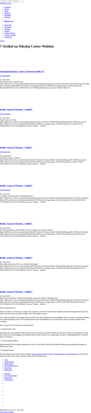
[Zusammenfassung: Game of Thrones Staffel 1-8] (14, 67)
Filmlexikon (8, 364)
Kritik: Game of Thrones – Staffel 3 (16, 258)
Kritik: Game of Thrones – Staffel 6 (16, 185)
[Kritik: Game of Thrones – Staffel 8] (14, 105)
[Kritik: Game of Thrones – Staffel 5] (14, 219)
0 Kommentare (5, 76)
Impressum (8, 378)
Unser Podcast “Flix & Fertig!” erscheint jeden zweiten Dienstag (54, 354)
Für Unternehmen (10, 376)
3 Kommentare (5, 152)
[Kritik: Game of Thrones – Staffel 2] (14, 287)
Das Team (8, 368)
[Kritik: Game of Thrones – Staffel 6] (14, 181)
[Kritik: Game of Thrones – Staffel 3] (14, 253)
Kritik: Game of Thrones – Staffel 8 (16, 109)
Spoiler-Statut (9, 362)
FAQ (6, 360)
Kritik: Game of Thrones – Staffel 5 (16, 223)
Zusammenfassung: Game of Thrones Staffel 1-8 (22, 71)
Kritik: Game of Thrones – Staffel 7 (16, 147)
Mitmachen (8, 370)
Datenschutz (8, 380)
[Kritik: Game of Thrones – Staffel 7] (14, 143)
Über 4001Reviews (11, 366)
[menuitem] (47, 7)
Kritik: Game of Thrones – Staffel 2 (16, 292)
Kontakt (7, 374)
